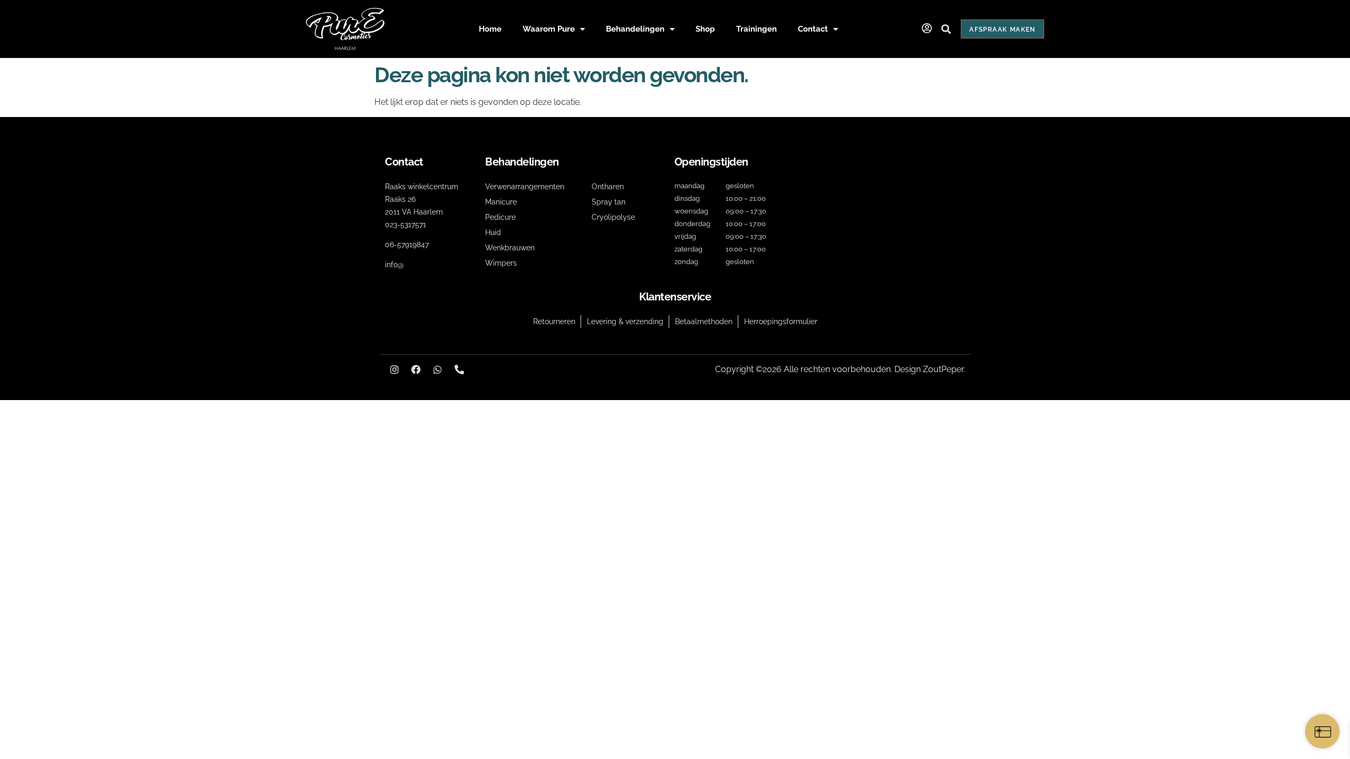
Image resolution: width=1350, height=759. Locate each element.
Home (490, 29)
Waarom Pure (549, 29)
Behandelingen (635, 29)
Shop (705, 29)
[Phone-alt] (459, 369)
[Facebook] (416, 369)
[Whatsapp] (437, 369)
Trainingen (756, 29)
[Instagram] (394, 369)
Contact (813, 29)
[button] (945, 29)
